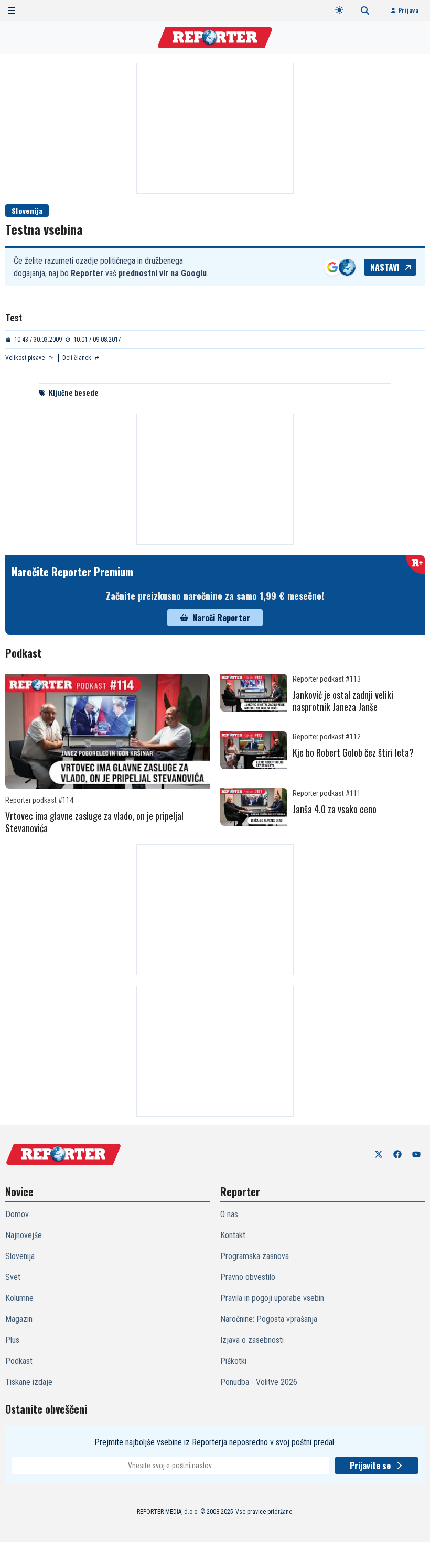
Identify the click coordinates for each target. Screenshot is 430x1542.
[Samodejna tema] (339, 10)
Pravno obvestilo (247, 1277)
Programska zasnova (254, 1256)
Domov (17, 1214)
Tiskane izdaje (28, 1382)
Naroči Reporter (221, 617)
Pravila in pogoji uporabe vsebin (272, 1298)
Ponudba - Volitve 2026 (258, 1382)
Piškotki (233, 1361)
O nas (229, 1214)
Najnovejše (23, 1235)
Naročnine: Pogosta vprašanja (268, 1319)
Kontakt (232, 1235)
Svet (12, 1277)
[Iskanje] (365, 10)
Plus (12, 1340)
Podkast (19, 1361)
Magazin (19, 1319)
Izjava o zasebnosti (252, 1340)
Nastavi (385, 267)
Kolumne (19, 1298)
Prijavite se (370, 1465)
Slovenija (27, 210)
